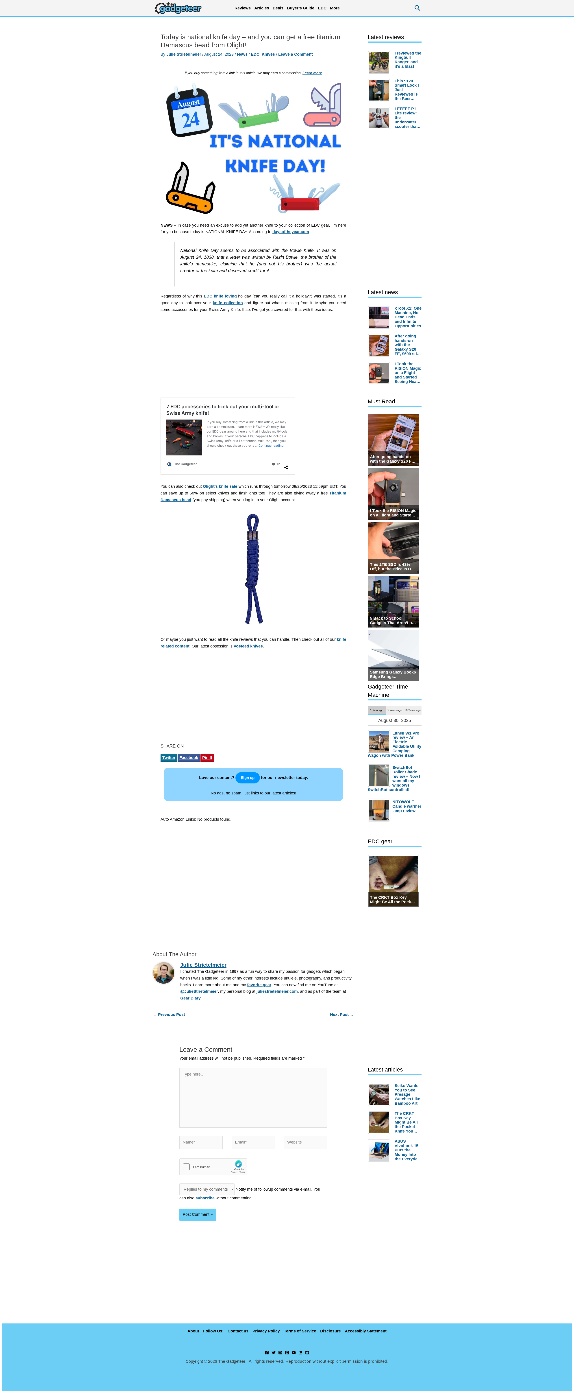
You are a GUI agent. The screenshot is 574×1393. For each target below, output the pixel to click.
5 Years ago (394, 710)
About (193, 1331)
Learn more (312, 73)
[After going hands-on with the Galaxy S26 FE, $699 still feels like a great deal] (380, 345)
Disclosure (330, 1331)
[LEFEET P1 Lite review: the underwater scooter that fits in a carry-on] (380, 118)
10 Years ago (412, 710)
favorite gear (259, 985)
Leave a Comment (295, 54)
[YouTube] (294, 1353)
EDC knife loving (220, 296)
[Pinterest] (287, 1353)
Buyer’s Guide (300, 8)
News (242, 54)
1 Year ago (376, 710)
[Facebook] (267, 1353)
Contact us (238, 1331)
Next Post (342, 1014)
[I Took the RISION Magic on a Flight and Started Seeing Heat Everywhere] (380, 373)
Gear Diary (190, 998)
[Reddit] (307, 1353)
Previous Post (169, 1014)
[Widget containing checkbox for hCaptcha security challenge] (213, 1166)
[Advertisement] (253, 357)
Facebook (188, 757)
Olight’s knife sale (220, 486)
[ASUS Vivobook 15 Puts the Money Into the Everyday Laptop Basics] (380, 1150)
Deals (278, 8)
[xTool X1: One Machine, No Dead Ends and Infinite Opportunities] (380, 317)
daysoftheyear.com (290, 232)
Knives (268, 54)
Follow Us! (213, 1331)
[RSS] (300, 1353)
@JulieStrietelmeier (199, 991)
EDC (322, 8)
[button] (418, 8)
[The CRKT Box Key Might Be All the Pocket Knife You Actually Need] (380, 1122)
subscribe (205, 1198)
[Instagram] (280, 1353)
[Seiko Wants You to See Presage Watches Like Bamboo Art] (380, 1095)
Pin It (207, 757)
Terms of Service (300, 1331)
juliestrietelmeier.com (277, 991)
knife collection (228, 303)
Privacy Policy (266, 1331)
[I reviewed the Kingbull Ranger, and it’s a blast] (380, 62)
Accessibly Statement (366, 1331)
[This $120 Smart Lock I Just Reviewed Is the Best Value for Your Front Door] (380, 90)
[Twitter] (274, 1353)
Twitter (168, 757)
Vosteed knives (248, 646)
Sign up (247, 778)
